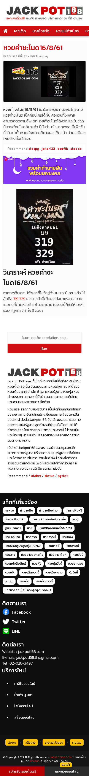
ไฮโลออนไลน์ (23, 706)
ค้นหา (45, 348)
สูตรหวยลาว (13, 528)
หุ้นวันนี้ (73, 572)
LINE (16, 631)
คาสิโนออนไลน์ (24, 683)
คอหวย (9, 510)
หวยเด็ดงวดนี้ (30, 572)
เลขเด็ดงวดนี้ (44, 581)
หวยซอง (67, 537)
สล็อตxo (30, 742)
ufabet (36, 475)
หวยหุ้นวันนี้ (55, 563)
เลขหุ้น (9, 581)
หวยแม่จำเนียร (67, 31)
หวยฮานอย (75, 563)
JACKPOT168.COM (60, 757)
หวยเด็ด (10, 572)
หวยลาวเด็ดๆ (58, 555)
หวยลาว (10, 555)
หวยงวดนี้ (49, 537)
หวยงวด (31, 537)
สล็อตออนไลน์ (24, 717)
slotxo (49, 475)
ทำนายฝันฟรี (73, 510)
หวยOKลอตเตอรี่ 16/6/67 (55, 528)
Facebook (21, 612)
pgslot (63, 475)
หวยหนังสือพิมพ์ (15, 563)
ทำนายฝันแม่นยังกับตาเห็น (49, 519)
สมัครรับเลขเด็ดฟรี (22, 771)
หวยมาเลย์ (72, 546)
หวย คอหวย (12, 537)
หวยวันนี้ (78, 555)
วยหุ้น (75, 519)
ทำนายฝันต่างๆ (49, 510)
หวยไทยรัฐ (40, 31)
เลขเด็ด (20, 31)
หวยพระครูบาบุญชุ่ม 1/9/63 (23, 546)
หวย (29, 528)
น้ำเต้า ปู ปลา (23, 694)
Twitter (18, 621)
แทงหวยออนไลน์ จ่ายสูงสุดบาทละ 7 (28, 590)
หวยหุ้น (36, 563)
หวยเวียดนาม (54, 572)
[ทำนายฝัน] (44, 170)
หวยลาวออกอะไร (32, 555)
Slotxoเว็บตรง (54, 742)
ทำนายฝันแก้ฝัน (15, 519)
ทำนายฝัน (26, 510)
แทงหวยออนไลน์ (67, 771)
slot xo (76, 742)
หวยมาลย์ (53, 546)
